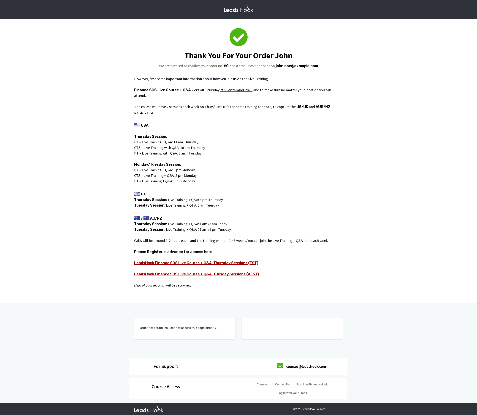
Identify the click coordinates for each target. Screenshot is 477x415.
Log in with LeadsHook (312, 384)
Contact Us (282, 384)
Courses (262, 384)
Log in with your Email (292, 393)
